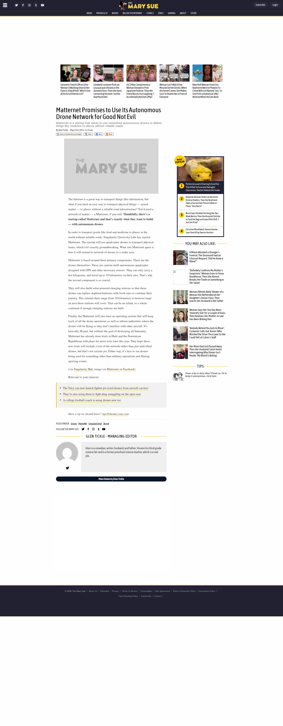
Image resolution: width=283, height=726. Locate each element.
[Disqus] (112, 532)
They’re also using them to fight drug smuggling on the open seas (102, 394)
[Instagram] (29, 7)
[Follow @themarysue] (16, 7)
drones (74, 423)
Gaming (171, 13)
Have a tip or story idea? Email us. (203, 373)
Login (275, 4)
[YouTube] (42, 7)
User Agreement (162, 591)
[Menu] (5, 5)
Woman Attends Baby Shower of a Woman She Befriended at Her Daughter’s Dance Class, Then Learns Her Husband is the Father (206, 296)
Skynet (106, 423)
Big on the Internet (132, 13)
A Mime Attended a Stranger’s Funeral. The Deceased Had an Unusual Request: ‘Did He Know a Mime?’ (206, 257)
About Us (93, 591)
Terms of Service (130, 591)
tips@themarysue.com (115, 414)
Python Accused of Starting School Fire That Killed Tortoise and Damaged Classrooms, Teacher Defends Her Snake (203, 187)
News (89, 13)
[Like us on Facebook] (23, 7)
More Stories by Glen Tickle (111, 478)
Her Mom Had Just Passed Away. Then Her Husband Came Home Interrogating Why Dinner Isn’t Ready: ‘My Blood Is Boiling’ (205, 351)
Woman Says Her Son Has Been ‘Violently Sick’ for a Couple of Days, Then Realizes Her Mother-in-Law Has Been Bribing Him (207, 314)
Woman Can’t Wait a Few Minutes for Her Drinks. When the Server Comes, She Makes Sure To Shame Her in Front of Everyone (173, 90)
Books (115, 13)
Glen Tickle (63, 130)
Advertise (104, 591)
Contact (157, 596)
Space (160, 13)
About (183, 13)
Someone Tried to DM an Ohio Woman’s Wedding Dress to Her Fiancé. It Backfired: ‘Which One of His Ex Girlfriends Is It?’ (75, 89)
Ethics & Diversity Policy (184, 591)
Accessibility (146, 591)
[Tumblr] (36, 7)
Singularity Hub (83, 369)
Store (193, 13)
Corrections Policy (206, 591)
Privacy (115, 591)
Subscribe (260, 4)
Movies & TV (101, 13)
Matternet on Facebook (120, 369)
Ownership (146, 596)
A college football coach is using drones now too (92, 400)
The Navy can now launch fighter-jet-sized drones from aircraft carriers (105, 388)
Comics (150, 13)
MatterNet (82, 423)
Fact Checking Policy (128, 596)
